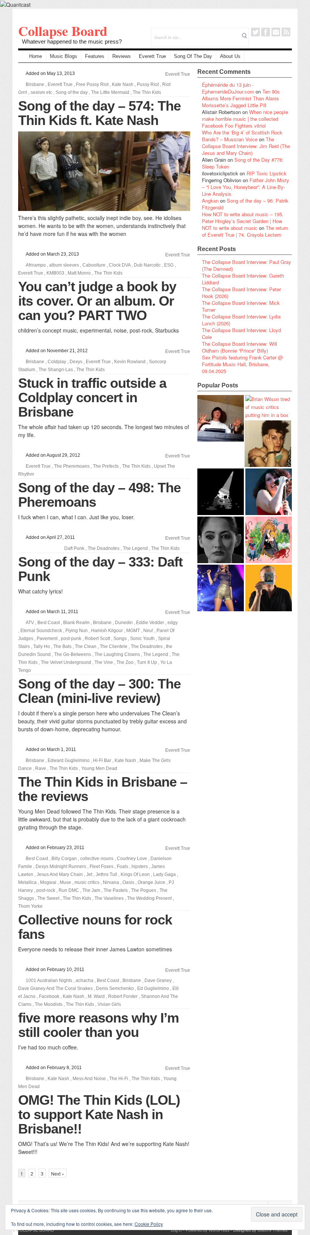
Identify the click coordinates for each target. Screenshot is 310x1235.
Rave (40, 768)
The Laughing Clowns (117, 654)
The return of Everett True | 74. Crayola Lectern (245, 231)
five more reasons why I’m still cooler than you (98, 1025)
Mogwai (48, 882)
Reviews (121, 56)
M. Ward (96, 996)
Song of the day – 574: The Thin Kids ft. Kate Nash (99, 113)
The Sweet (48, 898)
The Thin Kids (147, 92)
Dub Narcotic (147, 265)
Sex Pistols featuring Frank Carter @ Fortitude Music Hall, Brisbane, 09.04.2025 (242, 364)
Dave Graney (158, 980)
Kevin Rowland (130, 361)
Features (94, 56)
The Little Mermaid (110, 92)
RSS (286, 32)
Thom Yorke (30, 906)
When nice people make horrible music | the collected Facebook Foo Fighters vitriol (245, 118)
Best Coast (48, 622)
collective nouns (96, 858)
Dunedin (124, 622)
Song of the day (72, 92)
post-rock (45, 890)
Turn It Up (147, 662)
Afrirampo (36, 265)
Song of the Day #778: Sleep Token (243, 163)
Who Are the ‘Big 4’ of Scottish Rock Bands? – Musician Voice (242, 136)
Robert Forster (123, 996)
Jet (89, 874)
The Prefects (106, 466)
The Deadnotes (103, 548)
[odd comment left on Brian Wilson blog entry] (220, 418)
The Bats (62, 646)
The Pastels (116, 890)
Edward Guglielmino (69, 760)
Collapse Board (62, 31)
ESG (169, 265)
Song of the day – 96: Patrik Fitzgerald (245, 204)
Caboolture (93, 265)
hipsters (140, 866)
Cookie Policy (149, 1224)
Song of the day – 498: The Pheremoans (99, 495)
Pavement (47, 638)
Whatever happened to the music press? (72, 41)
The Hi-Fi (118, 1078)
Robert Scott (97, 638)
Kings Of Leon (135, 874)
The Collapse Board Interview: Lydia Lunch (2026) (241, 320)
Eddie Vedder (150, 622)
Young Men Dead (99, 768)
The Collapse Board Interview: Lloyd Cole (241, 333)
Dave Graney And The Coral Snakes (55, 988)
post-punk (71, 638)
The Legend (135, 548)
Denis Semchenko (115, 988)
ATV (30, 622)
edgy (172, 622)
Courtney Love (132, 858)
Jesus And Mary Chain (60, 874)
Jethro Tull (106, 874)
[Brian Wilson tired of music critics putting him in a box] (268, 407)
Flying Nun (76, 630)
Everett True (152, 56)
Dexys (76, 361)
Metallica (27, 882)
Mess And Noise (89, 1078)
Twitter (255, 32)
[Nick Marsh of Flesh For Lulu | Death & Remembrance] (268, 443)
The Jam (91, 890)
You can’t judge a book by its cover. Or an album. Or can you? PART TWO (97, 301)
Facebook (265, 32)
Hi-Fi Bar (102, 760)
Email (275, 32)
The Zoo (124, 662)
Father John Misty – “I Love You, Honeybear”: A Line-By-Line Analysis (245, 186)
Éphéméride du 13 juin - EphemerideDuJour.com (228, 88)
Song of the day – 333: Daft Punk (100, 569)
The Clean (85, 646)
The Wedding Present (149, 898)
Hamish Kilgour (107, 630)
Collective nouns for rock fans (95, 927)
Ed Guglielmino (153, 988)
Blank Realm (76, 622)
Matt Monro (79, 273)
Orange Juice (151, 882)
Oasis (128, 882)
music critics (86, 882)
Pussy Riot (148, 84)
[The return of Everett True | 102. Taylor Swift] (220, 588)
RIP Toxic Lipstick (266, 173)
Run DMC (69, 890)
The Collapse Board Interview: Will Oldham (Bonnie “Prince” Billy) (239, 347)
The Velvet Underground (66, 662)
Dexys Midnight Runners (61, 866)
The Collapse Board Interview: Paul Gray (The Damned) (246, 265)
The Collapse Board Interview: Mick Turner (241, 306)
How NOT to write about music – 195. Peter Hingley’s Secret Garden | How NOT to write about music (243, 221)
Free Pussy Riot (92, 84)
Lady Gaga (164, 874)
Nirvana (111, 882)
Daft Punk (74, 548)
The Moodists (48, 1004)
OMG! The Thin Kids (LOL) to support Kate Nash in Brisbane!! (99, 1114)
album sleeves (64, 265)
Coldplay (57, 361)
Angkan (210, 200)
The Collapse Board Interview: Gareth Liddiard (243, 279)
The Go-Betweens (72, 654)
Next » (57, 1173)
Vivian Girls (109, 1004)
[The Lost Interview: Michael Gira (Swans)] (268, 588)
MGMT (133, 630)
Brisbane (35, 84)
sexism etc (41, 92)
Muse (65, 882)
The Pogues (143, 890)
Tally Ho (41, 646)
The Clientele (113, 646)
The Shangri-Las (56, 369)
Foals (122, 866)
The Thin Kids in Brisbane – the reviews (102, 789)
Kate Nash (122, 84)
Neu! (148, 630)
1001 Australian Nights (49, 980)
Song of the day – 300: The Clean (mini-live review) (99, 691)
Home (35, 56)
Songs (120, 638)
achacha (84, 980)
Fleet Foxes (101, 866)
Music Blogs (63, 56)
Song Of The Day (193, 56)
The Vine (104, 662)
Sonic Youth (142, 638)
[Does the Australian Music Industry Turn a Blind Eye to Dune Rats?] (220, 491)
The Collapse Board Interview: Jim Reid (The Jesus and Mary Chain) (246, 146)
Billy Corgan (64, 858)
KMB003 (55, 273)
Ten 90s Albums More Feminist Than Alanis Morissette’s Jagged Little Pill (241, 98)
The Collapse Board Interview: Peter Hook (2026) (241, 293)
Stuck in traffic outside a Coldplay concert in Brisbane (92, 397)
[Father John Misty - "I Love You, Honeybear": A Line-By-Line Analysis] (268, 540)
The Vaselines (109, 898)
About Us (230, 56)
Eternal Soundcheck (41, 630)
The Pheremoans (72, 466)
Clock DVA (119, 265)
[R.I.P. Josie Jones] (220, 540)
